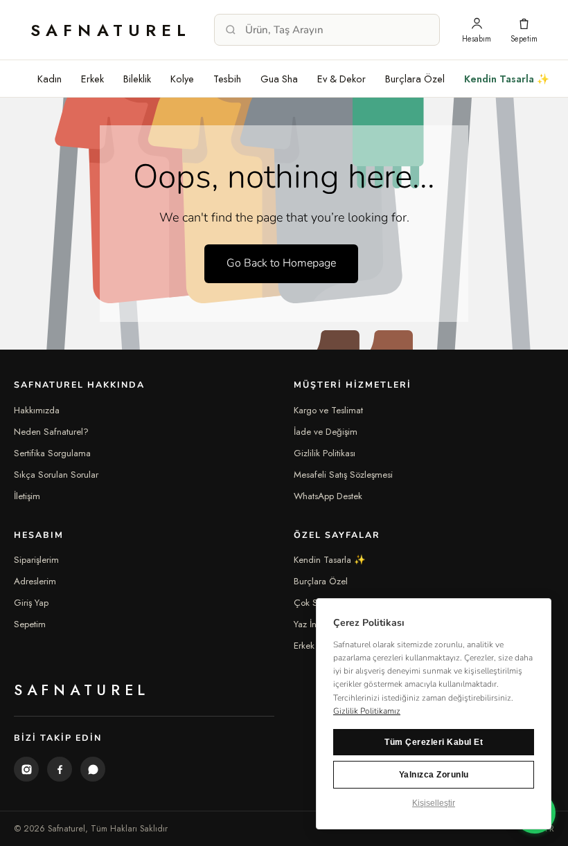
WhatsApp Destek (328, 496)
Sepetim (30, 624)
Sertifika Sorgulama (52, 453)
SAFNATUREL (111, 30)
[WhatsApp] (92, 769)
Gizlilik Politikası (324, 453)
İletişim (27, 496)
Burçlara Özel (415, 78)
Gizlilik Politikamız (366, 711)
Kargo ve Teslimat (328, 410)
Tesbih (227, 78)
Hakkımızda (37, 410)
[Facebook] (59, 769)
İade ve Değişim (325, 431)
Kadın (49, 78)
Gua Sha (279, 78)
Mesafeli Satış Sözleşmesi (343, 474)
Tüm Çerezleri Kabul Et (433, 742)
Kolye (182, 78)
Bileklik (137, 78)
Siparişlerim (36, 559)
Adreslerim (35, 581)
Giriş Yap (31, 602)
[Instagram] (26, 769)
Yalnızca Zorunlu (434, 775)
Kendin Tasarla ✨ (506, 78)
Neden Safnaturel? (51, 431)
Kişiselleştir (433, 803)
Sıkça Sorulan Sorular (56, 474)
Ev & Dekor (341, 78)
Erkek (92, 78)
